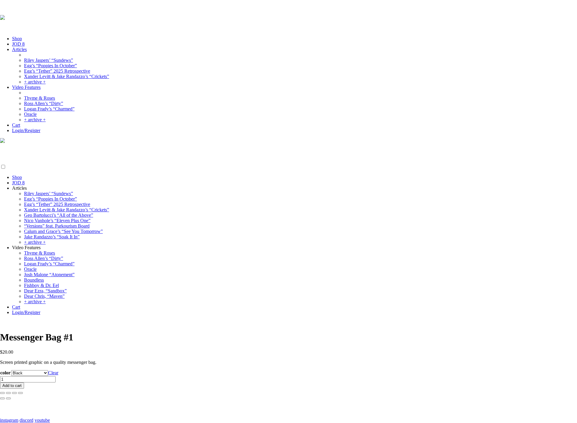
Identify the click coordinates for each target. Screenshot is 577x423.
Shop (17, 38)
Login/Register (26, 130)
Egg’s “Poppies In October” (50, 65)
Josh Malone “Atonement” (49, 274)
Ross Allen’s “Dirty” (43, 103)
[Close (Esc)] (20, 393)
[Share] (14, 393)
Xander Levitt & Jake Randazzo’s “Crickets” (66, 76)
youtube (42, 420)
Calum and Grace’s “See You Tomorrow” (63, 231)
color (5, 372)
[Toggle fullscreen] (8, 393)
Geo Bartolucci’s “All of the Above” (58, 215)
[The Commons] (2, 18)
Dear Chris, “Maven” (44, 296)
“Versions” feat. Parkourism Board (57, 225)
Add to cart (12, 385)
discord (26, 420)
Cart (16, 125)
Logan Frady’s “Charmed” (49, 108)
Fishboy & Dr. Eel (41, 285)
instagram (9, 420)
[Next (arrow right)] (8, 398)
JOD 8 (18, 44)
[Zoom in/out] (2, 393)
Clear (53, 372)
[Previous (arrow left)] (2, 398)
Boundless (34, 280)
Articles (19, 49)
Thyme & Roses (39, 98)
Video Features (26, 87)
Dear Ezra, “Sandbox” (45, 290)
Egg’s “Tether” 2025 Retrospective (57, 71)
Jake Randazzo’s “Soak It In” (52, 236)
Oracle (30, 114)
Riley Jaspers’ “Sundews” (48, 60)
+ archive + (35, 81)
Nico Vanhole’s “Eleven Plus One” (57, 220)
